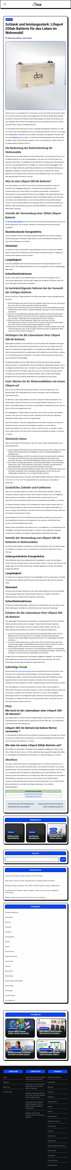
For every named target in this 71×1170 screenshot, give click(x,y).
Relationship (9, 976)
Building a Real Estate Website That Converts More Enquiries (13, 839)
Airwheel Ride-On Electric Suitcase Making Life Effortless (56, 839)
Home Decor (9, 961)
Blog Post (6, 1087)
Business (9, 19)
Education (8, 932)
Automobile (9, 917)
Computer (8, 927)
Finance (7, 947)
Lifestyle (53, 832)
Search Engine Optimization (14, 981)
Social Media (9, 986)
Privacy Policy (7, 1092)
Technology (8, 991)
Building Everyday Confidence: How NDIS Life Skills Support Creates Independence (32, 886)
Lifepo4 (17, 137)
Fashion (7, 942)
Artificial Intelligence (11, 912)
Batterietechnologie (24, 671)
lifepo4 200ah (27, 38)
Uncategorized (10, 1000)
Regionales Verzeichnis (33, 796)
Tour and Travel (10, 996)
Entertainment (9, 937)
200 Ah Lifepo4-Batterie (15, 222)
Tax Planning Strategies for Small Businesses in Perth (35, 839)
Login (5, 1077)
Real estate (9, 971)
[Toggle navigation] (4, 4)
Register (6, 1082)
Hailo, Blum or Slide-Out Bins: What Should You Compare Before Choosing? (30, 881)
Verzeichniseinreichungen (33, 794)
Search (35, 853)
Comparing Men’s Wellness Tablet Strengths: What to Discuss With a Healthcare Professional (49, 1055)
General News (9, 952)
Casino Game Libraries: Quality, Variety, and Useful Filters (23, 876)
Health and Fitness (11, 956)
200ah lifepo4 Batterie (15, 38)
